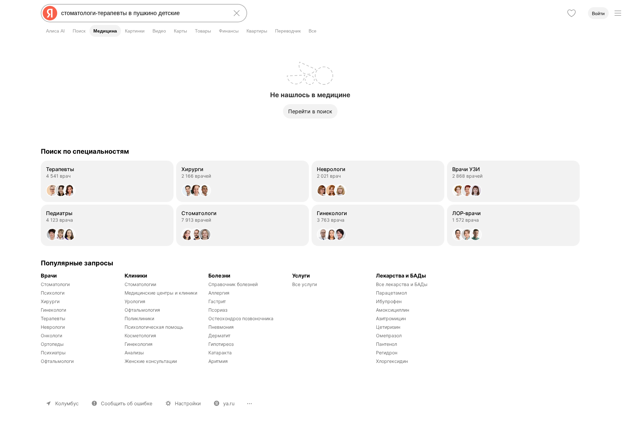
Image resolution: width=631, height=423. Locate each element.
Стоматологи (55, 284)
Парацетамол (391, 293)
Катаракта (220, 352)
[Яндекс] (50, 13)
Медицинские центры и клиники (161, 293)
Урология (135, 301)
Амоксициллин (392, 310)
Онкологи (51, 335)
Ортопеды (52, 344)
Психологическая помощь (154, 327)
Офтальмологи (57, 361)
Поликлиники (139, 318)
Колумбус (67, 403)
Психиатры (53, 352)
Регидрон (386, 352)
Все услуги (304, 284)
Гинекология (138, 344)
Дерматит (219, 335)
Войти (598, 13)
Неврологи (53, 327)
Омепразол (389, 335)
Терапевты (53, 318)
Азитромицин (391, 318)
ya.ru (229, 403)
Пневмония (221, 327)
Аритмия (218, 361)
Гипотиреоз (221, 344)
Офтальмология (142, 310)
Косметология (140, 335)
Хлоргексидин (392, 361)
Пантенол (386, 344)
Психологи (52, 293)
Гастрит (217, 301)
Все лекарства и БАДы (402, 284)
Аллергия (218, 293)
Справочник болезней (233, 284)
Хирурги (50, 301)
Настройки (188, 403)
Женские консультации (151, 361)
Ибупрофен (389, 301)
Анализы (134, 352)
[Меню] (617, 13)
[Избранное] (571, 13)
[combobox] (142, 13)
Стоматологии (140, 284)
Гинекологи (53, 310)
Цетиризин (388, 327)
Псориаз (217, 310)
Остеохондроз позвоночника (240, 318)
